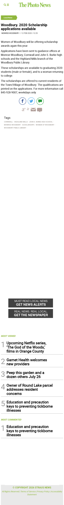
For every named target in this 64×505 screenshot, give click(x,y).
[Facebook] (22, 101)
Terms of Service (28, 491)
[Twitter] (31, 101)
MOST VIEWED (8, 335)
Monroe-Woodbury (10, 33)
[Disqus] (32, 171)
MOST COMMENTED (11, 419)
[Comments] (40, 101)
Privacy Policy (43, 491)
